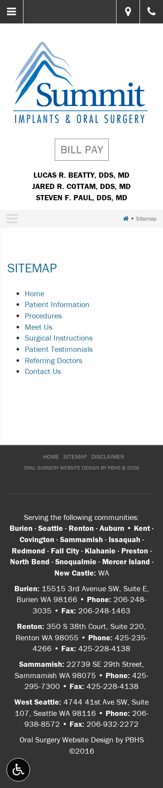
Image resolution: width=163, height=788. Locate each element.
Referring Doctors (53, 360)
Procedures (43, 316)
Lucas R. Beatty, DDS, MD (81, 175)
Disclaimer (107, 456)
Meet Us (38, 327)
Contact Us (43, 371)
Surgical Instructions (59, 338)
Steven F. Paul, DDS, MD (81, 197)
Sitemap (75, 456)
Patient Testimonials (59, 349)
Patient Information (57, 304)
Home (34, 293)
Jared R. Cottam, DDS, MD (81, 186)
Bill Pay (81, 149)
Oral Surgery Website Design (62, 467)
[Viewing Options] (18, 769)
